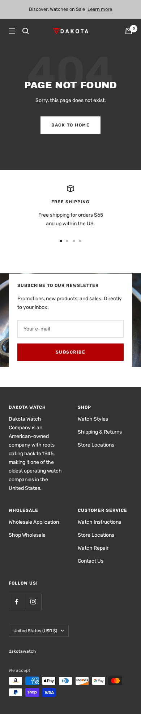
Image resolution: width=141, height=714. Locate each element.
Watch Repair (93, 548)
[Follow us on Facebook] (17, 602)
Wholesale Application (34, 522)
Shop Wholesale (27, 535)
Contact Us (90, 561)
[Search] (25, 31)
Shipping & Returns (100, 432)
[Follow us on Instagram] (33, 602)
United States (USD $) (35, 630)
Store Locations (96, 445)
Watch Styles (93, 419)
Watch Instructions (99, 522)
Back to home (70, 125)
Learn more (99, 9)
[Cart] (128, 31)
